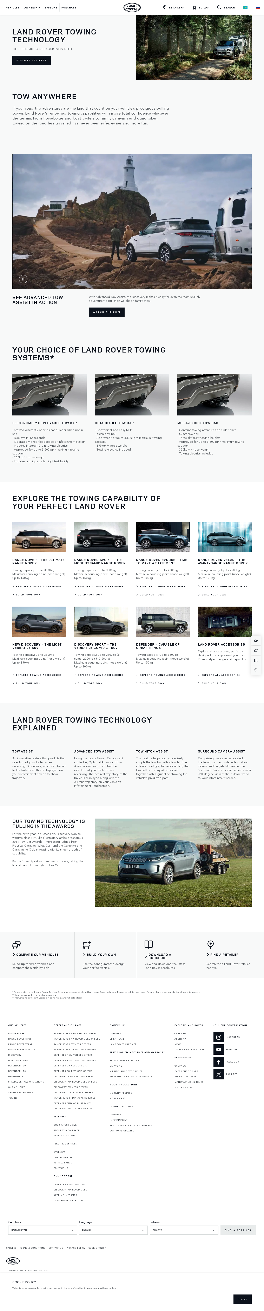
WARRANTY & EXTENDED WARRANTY (131, 1076)
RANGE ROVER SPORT (20, 1038)
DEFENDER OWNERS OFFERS (70, 1065)
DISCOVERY (14, 1054)
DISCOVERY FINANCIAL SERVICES (73, 1108)
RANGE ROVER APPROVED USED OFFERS (77, 1038)
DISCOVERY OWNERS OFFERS (71, 1087)
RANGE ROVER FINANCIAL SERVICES (75, 1097)
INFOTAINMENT (118, 1119)
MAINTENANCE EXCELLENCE (126, 1071)
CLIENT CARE (117, 1038)
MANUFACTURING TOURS (189, 1081)
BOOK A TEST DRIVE (65, 1124)
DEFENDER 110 (17, 1071)
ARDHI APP (180, 1038)
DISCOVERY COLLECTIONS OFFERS (73, 1092)
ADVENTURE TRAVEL (186, 1076)
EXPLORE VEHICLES (31, 60)
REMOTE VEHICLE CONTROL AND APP (131, 1125)
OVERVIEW (60, 1151)
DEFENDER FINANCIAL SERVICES (73, 1103)
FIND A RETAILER (238, 1230)
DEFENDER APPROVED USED (70, 1184)
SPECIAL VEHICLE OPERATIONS (26, 1081)
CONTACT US (61, 1168)
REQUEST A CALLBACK (67, 1130)
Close (243, 1299)
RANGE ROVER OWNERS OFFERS (72, 1044)
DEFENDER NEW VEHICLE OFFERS (73, 1054)
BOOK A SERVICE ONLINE (124, 1060)
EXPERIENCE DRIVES (186, 1071)
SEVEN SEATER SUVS (20, 1092)
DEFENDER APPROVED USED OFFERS (75, 1060)
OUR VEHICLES (16, 1087)
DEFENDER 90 (16, 1076)
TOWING (13, 1097)
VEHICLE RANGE (63, 1162)
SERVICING (116, 1065)
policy (113, 1288)
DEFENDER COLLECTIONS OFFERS (73, 1071)
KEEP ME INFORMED (65, 1135)
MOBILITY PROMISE (121, 1092)
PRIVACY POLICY (75, 1247)
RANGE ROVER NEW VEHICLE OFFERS (75, 1033)
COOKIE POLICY (97, 1247)
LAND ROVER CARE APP (123, 1044)
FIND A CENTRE (183, 1087)
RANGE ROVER (16, 1033)
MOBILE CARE (117, 1098)
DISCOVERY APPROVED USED (70, 1189)
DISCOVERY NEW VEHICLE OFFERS (74, 1076)
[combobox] (42, 1230)
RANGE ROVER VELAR (20, 1044)
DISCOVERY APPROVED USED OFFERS (75, 1081)
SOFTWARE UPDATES (122, 1130)
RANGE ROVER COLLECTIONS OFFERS (75, 1049)
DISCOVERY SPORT (19, 1060)
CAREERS (11, 1247)
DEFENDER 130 (17, 1065)
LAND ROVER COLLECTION (68, 1200)
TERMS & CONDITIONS (33, 1247)
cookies (32, 1288)
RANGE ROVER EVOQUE (21, 1049)
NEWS (178, 1044)
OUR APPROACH (63, 1157)
